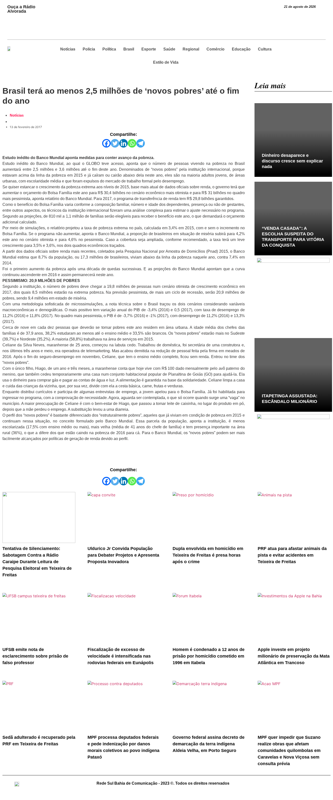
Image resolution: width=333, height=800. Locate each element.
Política (109, 49)
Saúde (169, 49)
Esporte (148, 49)
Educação (241, 49)
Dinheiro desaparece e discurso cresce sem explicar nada (292, 161)
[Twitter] (115, 143)
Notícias (67, 49)
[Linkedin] (123, 143)
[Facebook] (106, 143)
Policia (89, 49)
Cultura (265, 49)
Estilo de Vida (165, 62)
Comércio (215, 49)
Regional (191, 49)
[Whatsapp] (132, 143)
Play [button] (49, 4)
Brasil (128, 49)
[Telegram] (140, 143)
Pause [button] (51, 10)
